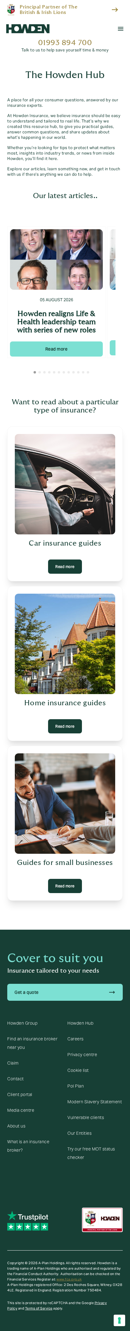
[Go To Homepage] (28, 28)
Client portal (19, 1094)
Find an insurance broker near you (32, 1043)
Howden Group (22, 1023)
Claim (13, 1063)
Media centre (20, 1110)
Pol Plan (75, 1086)
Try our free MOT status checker (91, 1153)
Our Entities (79, 1133)
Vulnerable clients (85, 1117)
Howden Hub (80, 1023)
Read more (56, 349)
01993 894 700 (65, 43)
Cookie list (78, 1070)
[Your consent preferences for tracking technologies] (119, 1320)
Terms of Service (39, 1308)
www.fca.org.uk (69, 1279)
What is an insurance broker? (28, 1146)
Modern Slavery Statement (94, 1101)
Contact (15, 1078)
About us (16, 1126)
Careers (75, 1039)
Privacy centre (82, 1054)
